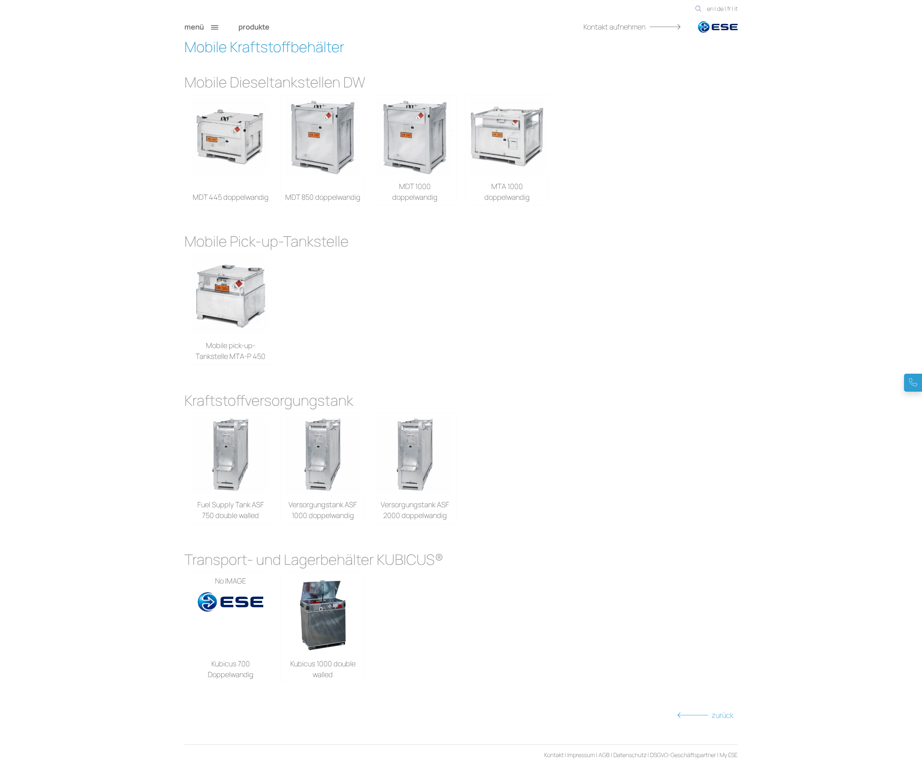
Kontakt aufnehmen (615, 27)
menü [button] (194, 27)
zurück (722, 715)
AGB (604, 755)
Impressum (581, 755)
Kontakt (554, 755)
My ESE (729, 755)
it (736, 9)
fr (729, 9)
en (710, 9)
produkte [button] (254, 27)
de (720, 9)
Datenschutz (629, 755)
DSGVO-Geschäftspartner (683, 755)
